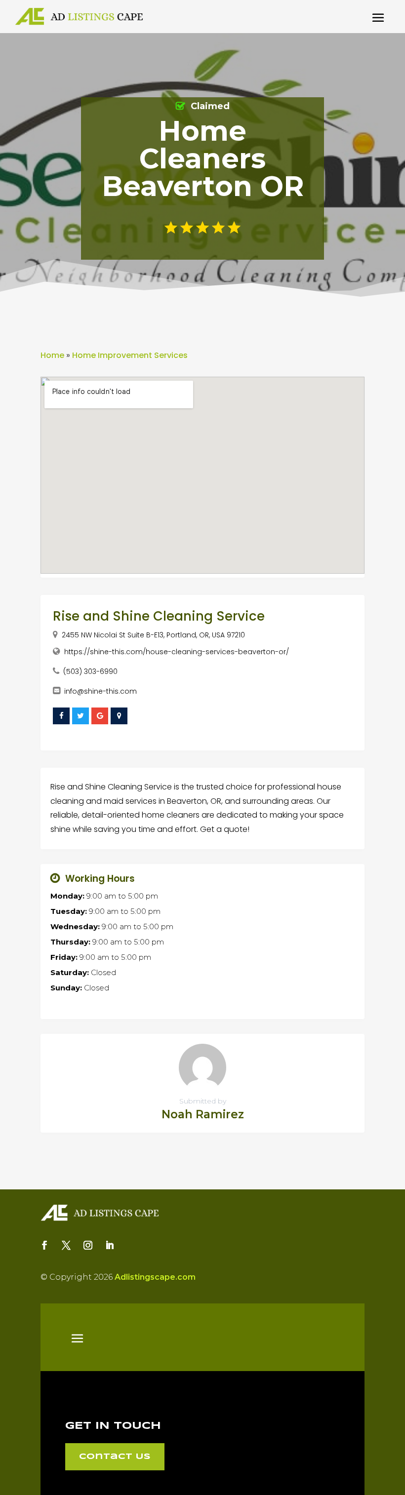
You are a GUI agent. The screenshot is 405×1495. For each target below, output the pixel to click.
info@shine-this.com (100, 691)
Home (52, 355)
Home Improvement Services (130, 355)
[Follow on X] (66, 1245)
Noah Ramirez (203, 1114)
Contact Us (115, 1456)
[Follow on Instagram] (88, 1245)
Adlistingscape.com (155, 1277)
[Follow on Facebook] (44, 1245)
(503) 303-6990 (90, 671)
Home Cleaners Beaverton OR (203, 158)
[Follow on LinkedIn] (110, 1245)
